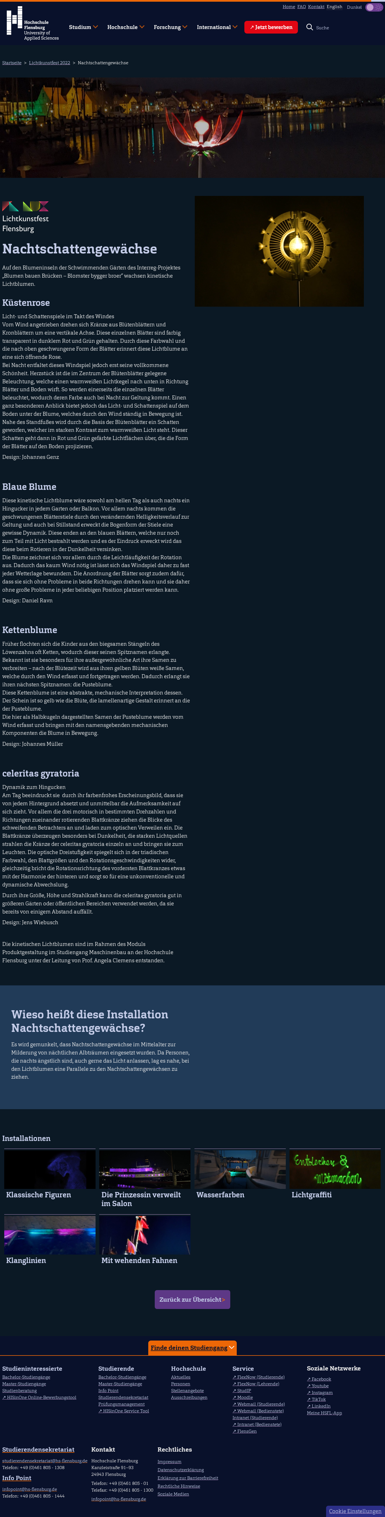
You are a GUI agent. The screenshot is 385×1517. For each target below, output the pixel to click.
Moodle (245, 1397)
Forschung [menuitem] (163, 25)
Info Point (108, 1391)
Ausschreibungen (189, 1397)
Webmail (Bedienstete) (260, 1411)
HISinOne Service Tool (126, 1411)
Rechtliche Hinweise (179, 1486)
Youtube (320, 1386)
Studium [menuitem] (76, 25)
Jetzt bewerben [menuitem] (274, 27)
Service (243, 1369)
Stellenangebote (187, 1391)
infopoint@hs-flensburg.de (29, 1489)
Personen (180, 1384)
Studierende (116, 1369)
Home (289, 7)
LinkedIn (321, 1406)
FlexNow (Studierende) (261, 1377)
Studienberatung (19, 1391)
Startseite (11, 63)
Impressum (170, 1462)
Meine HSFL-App (324, 1413)
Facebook (321, 1379)
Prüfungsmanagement (121, 1404)
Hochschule (188, 1369)
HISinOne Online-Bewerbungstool (41, 1397)
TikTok (319, 1399)
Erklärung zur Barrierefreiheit (188, 1478)
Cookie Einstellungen (355, 1511)
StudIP (244, 1391)
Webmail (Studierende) (261, 1404)
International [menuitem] (210, 25)
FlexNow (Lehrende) (258, 1384)
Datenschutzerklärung (181, 1470)
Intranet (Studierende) (255, 1418)
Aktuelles (181, 1377)
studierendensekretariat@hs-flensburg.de (44, 1461)
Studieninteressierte (32, 1369)
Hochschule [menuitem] (118, 25)
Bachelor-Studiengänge (26, 1377)
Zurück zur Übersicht (190, 1299)
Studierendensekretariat (123, 1397)
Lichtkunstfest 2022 (49, 63)
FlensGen (247, 1431)
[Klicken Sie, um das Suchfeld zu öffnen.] (309, 27)
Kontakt (316, 7)
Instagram (322, 1393)
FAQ (301, 7)
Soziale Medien (173, 1494)
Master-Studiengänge (24, 1384)
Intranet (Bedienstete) (259, 1424)
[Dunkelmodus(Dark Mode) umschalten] (374, 7)
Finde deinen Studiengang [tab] (189, 1348)
